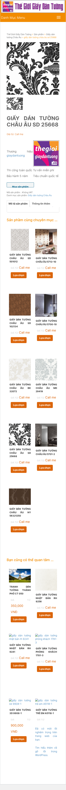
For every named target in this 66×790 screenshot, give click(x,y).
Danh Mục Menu (13, 17)
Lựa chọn (18, 275)
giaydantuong (16, 155)
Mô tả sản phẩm (18, 203)
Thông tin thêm (41, 203)
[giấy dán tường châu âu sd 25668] (33, 68)
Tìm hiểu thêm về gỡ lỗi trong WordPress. (46, 751)
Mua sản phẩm (20, 186)
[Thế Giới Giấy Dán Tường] (46, 153)
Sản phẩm (39, 34)
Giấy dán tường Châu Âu (40, 195)
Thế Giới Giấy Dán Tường (19, 34)
